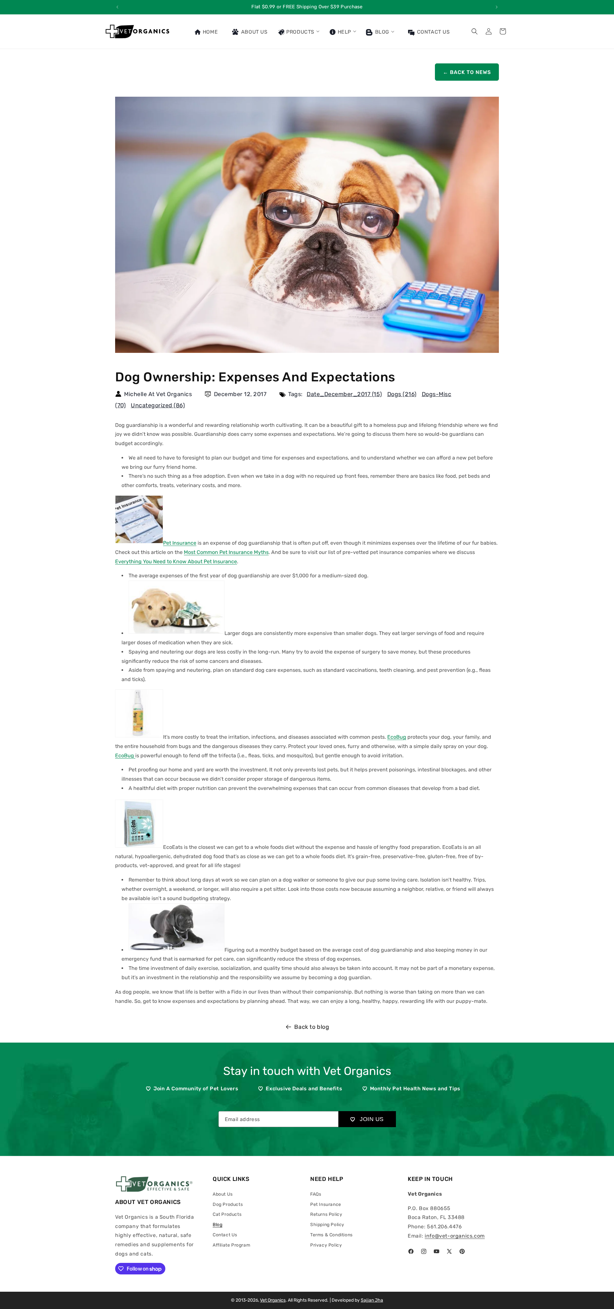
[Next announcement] (497, 7)
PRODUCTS (299, 32)
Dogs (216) (402, 394)
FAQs (315, 1194)
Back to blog (311, 1026)
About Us (223, 1194)
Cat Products (227, 1214)
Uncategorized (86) (158, 405)
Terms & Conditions (331, 1235)
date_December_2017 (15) (344, 394)
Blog (381, 32)
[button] (298, 31)
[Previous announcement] (117, 7)
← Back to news (467, 72)
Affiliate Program (231, 1245)
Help (343, 32)
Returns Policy (326, 1214)
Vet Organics (273, 1300)
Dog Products (228, 1204)
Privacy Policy (326, 1245)
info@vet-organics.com (455, 1236)
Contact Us (225, 1235)
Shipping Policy (327, 1224)
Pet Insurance (325, 1204)
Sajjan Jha (372, 1300)
